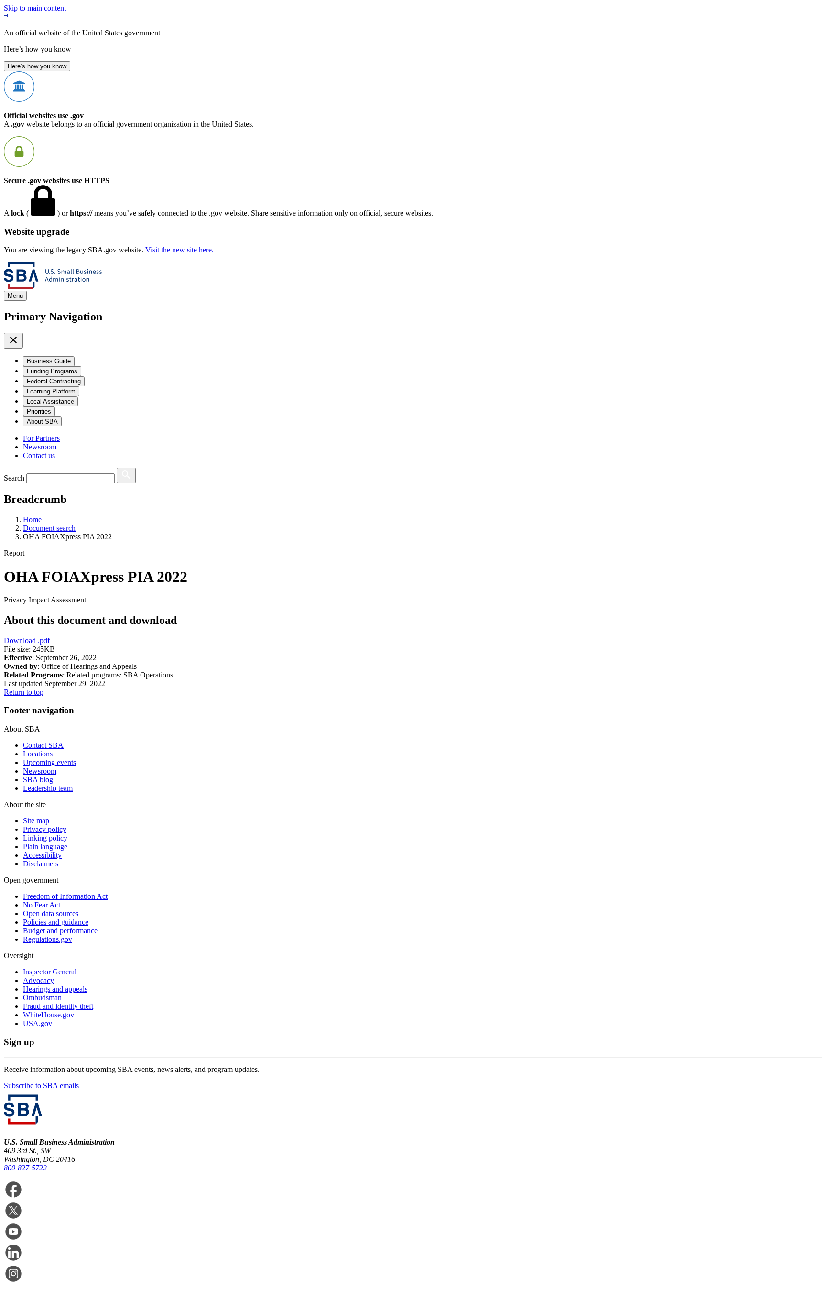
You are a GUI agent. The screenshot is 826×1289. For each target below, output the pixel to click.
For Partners (41, 438)
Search (14, 478)
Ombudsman (42, 998)
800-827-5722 (25, 1168)
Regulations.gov (47, 939)
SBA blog (38, 780)
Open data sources (50, 913)
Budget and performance (60, 931)
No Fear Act (41, 905)
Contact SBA (43, 745)
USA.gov (37, 1023)
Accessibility (42, 855)
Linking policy (45, 838)
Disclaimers (40, 864)
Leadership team (48, 788)
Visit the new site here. (179, 250)
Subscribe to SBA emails (41, 1085)
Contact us (39, 455)
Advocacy (38, 980)
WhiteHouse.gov (48, 1015)
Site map (36, 821)
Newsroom (39, 447)
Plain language (45, 846)
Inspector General (49, 972)
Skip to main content (35, 8)
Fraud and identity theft (58, 1006)
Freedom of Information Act (65, 896)
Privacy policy (44, 829)
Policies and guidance (55, 922)
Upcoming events (49, 762)
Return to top (23, 692)
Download (27, 640)
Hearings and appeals (55, 989)
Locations (38, 754)
